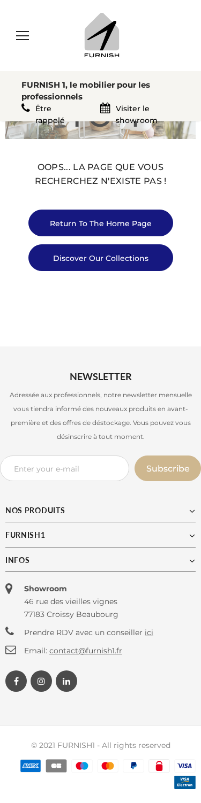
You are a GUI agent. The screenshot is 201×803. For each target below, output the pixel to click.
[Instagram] (41, 681)
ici (149, 632)
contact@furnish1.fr (85, 650)
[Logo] (101, 35)
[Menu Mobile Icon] (22, 35)
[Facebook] (16, 681)
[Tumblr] (66, 681)
